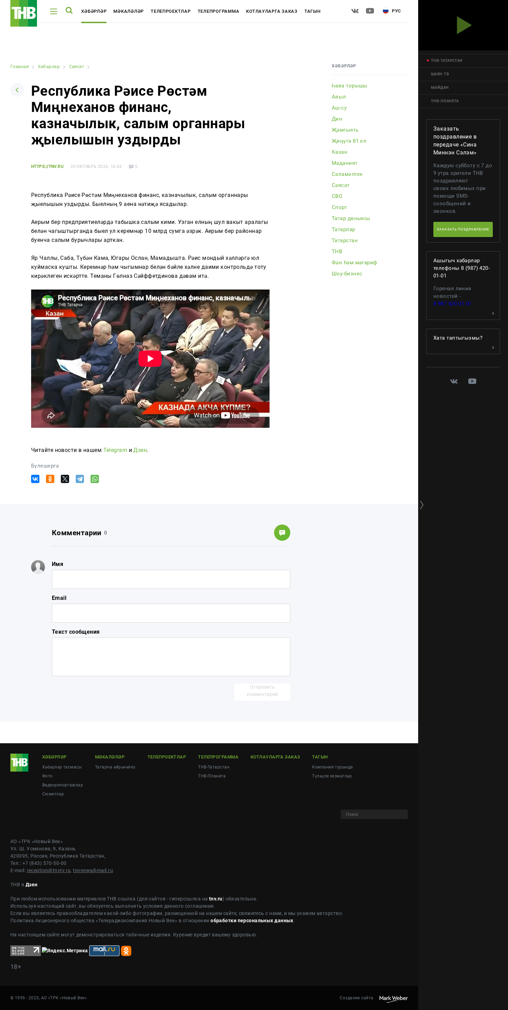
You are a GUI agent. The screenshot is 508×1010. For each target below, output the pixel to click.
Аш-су (339, 108)
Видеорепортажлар (62, 785)
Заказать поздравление (463, 229)
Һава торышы (350, 86)
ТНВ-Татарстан (213, 767)
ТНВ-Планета (212, 776)
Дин (337, 119)
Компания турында (332, 767)
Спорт (339, 207)
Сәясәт (341, 185)
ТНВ (337, 251)
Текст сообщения (76, 632)
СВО (337, 196)
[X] (65, 479)
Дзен (140, 450)
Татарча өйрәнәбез (115, 767)
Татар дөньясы (351, 218)
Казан (339, 152)
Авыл (339, 97)
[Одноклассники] (50, 479)
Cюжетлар (53, 794)
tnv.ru (216, 899)
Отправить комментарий (262, 690)
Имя (57, 564)
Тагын (312, 11)
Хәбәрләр (93, 11)
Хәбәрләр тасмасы (62, 767)
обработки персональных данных (251, 920)
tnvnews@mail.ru (93, 870)
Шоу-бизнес (347, 274)
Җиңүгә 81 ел (349, 141)
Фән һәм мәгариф (354, 262)
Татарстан (345, 240)
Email (59, 598)
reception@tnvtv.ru (49, 870)
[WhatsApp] (95, 479)
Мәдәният (345, 163)
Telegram (115, 450)
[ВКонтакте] (35, 479)
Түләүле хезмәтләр (331, 776)
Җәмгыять (345, 130)
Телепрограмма (218, 11)
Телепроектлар (171, 11)
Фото (47, 776)
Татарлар (343, 229)
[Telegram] (80, 479)
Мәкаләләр (128, 11)
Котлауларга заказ (272, 11)
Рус (396, 10)
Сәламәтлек (347, 174)
